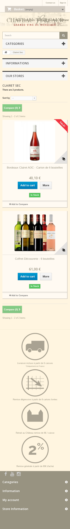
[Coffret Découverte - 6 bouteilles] (35, 232)
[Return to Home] (6, 52)
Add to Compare (19, 204)
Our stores (15, 76)
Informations (17, 63)
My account (10, 500)
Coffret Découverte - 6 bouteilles (35, 258)
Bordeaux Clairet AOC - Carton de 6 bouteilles (35, 167)
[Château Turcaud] (35, 21)
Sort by (6, 98)
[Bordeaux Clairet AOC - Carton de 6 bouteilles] (35, 141)
